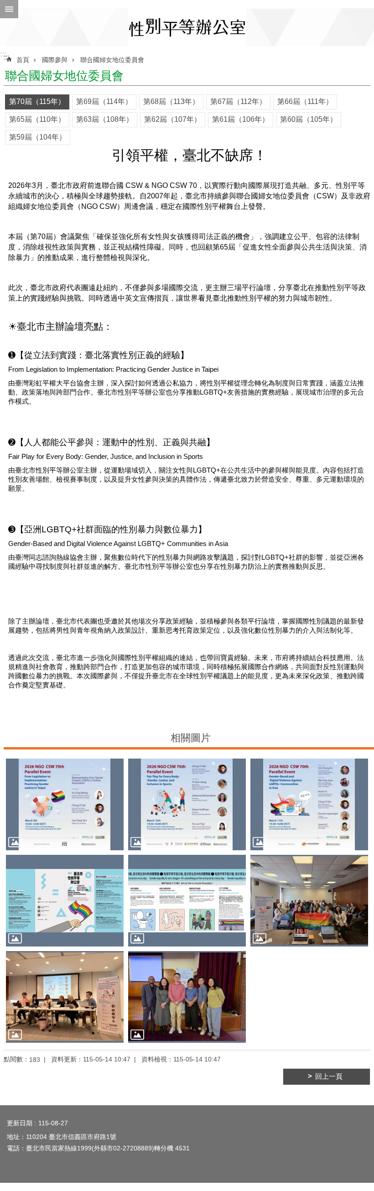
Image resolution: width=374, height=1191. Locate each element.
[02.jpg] (187, 804)
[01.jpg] (65, 804)
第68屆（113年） (171, 101)
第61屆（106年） (240, 119)
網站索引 (9, 9)
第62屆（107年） (172, 119)
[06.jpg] (309, 901)
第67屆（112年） (238, 101)
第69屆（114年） (104, 101)
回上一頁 (329, 1076)
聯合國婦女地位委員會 (112, 59)
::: (3, 54)
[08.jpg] (187, 997)
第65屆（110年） (37, 119)
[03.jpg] (309, 804)
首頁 (22, 59)
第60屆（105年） (308, 119)
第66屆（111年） (305, 101)
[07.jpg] (65, 997)
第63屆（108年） (104, 119)
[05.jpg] (187, 901)
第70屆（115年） (37, 101)
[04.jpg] (65, 901)
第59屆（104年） (37, 137)
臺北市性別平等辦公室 (187, 27)
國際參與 (55, 59)
